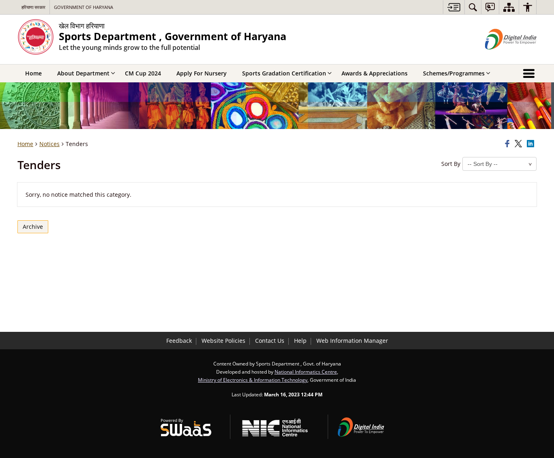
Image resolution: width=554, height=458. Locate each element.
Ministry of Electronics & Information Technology (252, 379)
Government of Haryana (83, 7)
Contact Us (269, 340)
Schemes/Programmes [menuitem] (454, 73)
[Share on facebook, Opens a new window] (508, 144)
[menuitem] (473, 7)
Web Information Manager (352, 340)
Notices (49, 144)
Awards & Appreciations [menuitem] (374, 73)
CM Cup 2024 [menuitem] (143, 73)
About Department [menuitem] (83, 73)
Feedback (179, 340)
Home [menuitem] (33, 73)
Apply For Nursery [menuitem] (201, 73)
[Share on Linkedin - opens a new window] (532, 144)
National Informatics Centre (306, 371)
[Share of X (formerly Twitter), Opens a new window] (519, 144)
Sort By (450, 164)
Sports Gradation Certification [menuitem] (284, 73)
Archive (33, 226)
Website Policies (223, 340)
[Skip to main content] (453, 7)
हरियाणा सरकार (33, 7)
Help (300, 340)
